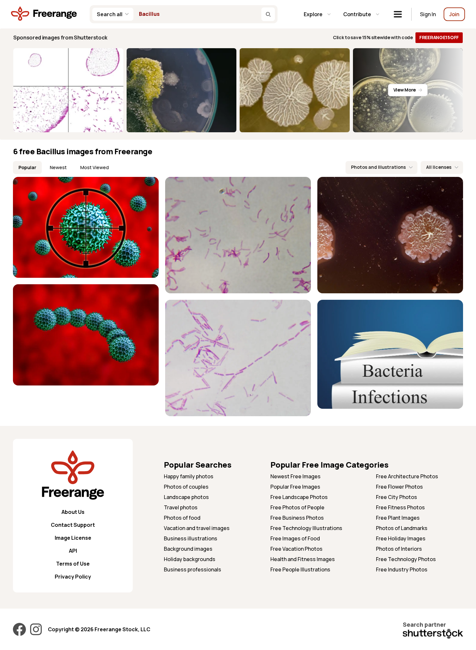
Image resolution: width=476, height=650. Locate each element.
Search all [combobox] (109, 14)
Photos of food (182, 517)
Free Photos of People (297, 507)
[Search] (268, 14)
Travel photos (181, 507)
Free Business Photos (297, 517)
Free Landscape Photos (299, 497)
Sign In (428, 14)
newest (58, 167)
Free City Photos (396, 497)
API (73, 550)
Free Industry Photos (401, 569)
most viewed (94, 167)
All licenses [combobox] (438, 167)
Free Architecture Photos (407, 476)
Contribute (357, 14)
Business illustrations (190, 538)
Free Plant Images (398, 517)
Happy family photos (188, 476)
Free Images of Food (295, 538)
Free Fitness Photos (400, 507)
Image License (73, 537)
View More (404, 90)
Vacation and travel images (197, 528)
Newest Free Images (295, 476)
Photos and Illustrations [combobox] (378, 167)
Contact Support (73, 524)
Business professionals (192, 569)
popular (27, 167)
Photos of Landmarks (401, 528)
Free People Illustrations (300, 569)
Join (454, 14)
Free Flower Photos (399, 486)
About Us (73, 511)
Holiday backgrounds (189, 559)
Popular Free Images (295, 486)
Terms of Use (73, 563)
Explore (313, 14)
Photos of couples (186, 486)
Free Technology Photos (406, 559)
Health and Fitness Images (302, 559)
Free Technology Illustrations (306, 528)
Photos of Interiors (399, 548)
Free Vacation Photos (296, 548)
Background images (188, 548)
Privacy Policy (73, 576)
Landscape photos (186, 497)
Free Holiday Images (400, 538)
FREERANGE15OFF (439, 37)
